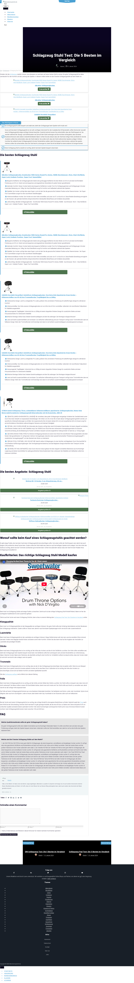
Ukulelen (48, 931)
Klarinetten (49, 904)
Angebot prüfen (43, 490)
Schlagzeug (13, 74)
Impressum (47, 939)
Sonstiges (49, 926)
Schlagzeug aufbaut (11, 674)
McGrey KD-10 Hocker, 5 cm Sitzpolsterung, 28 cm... (44, 481)
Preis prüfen (43, 89)
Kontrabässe (49, 911)
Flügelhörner (49, 899)
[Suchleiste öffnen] (5, 4)
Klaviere (10, 19)
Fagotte (49, 897)
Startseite (10, 12)
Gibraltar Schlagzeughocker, (45, 85)
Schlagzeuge (6, 70)
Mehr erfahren (51, 878)
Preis (81, 702)
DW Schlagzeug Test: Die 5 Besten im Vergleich (45, 852)
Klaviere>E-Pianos (49, 908)
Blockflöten (49, 890)
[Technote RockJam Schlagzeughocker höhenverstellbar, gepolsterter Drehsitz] (44, 498)
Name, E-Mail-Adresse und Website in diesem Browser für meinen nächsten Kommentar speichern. (31, 831)
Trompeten (49, 928)
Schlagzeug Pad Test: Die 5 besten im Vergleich (68, 617)
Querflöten (49, 919)
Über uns (47, 951)
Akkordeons (11, 14)
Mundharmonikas (13, 17)
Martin (9, 780)
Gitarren (10, 21)
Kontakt (47, 947)
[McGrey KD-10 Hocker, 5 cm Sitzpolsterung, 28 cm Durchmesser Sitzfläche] (44, 479)
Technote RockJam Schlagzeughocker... (44, 500)
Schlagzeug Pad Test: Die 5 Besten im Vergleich (89, 852)
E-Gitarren (49, 895)
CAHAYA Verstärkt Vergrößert (45, 114)
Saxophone (49, 922)
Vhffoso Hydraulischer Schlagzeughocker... (44, 521)
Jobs (47, 954)
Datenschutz (47, 943)
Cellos (49, 893)
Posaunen (49, 917)
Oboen (49, 915)
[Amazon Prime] (83, 495)
